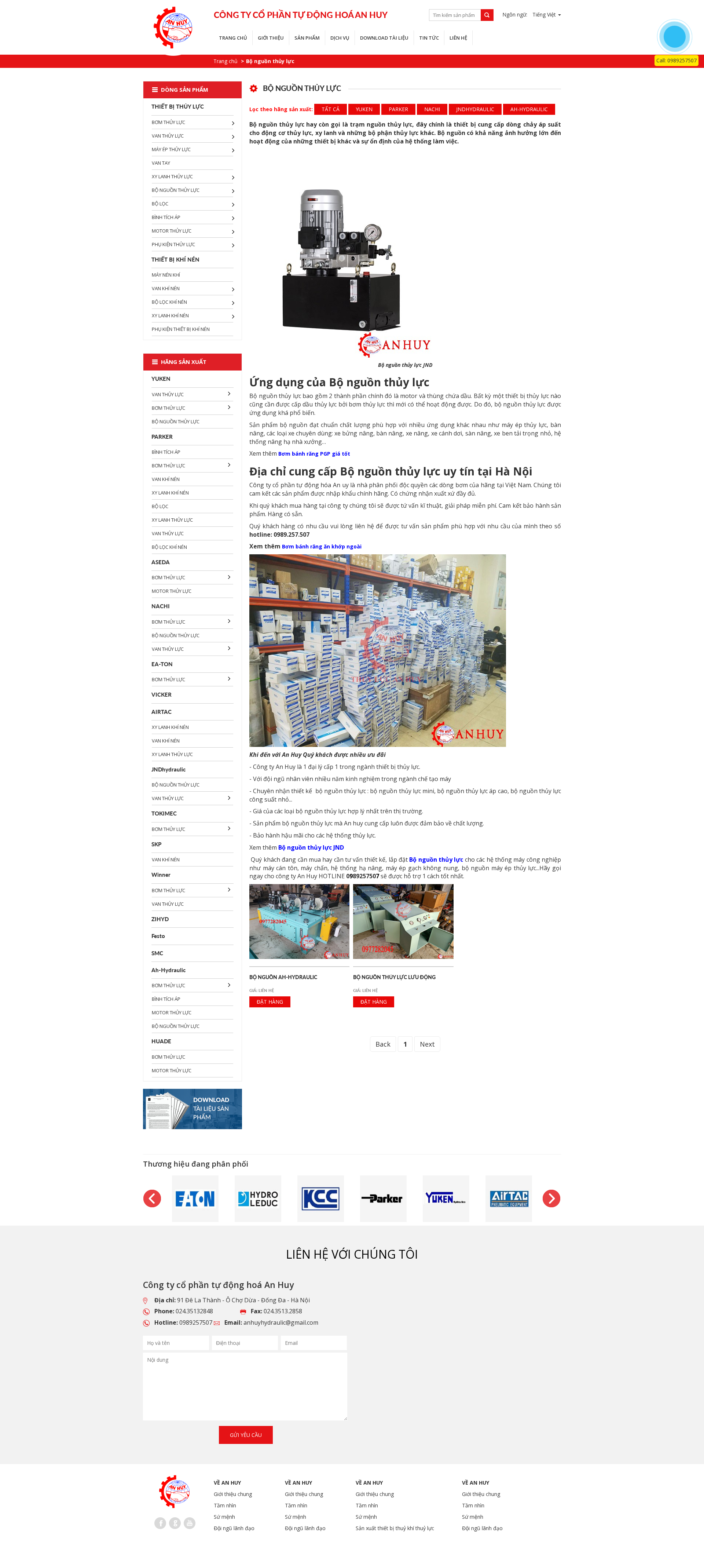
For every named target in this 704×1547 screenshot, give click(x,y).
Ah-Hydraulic (529, 109)
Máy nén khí (166, 274)
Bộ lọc (160, 203)
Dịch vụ (339, 37)
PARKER (398, 109)
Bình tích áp (166, 217)
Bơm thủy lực (168, 122)
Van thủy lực (168, 135)
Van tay (161, 163)
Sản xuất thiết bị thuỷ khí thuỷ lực (395, 1528)
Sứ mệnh (224, 1516)
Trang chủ (233, 37)
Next (427, 1044)
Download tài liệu (384, 37)
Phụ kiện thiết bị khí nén (181, 329)
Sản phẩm (307, 37)
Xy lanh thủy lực (172, 176)
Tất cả (331, 109)
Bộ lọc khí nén (169, 302)
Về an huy (227, 1482)
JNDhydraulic (475, 109)
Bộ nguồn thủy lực (175, 190)
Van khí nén (166, 288)
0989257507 (195, 1322)
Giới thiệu (271, 37)
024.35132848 (194, 1311)
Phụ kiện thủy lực (173, 244)
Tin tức (429, 37)
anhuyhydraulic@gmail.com (280, 1322)
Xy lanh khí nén (170, 315)
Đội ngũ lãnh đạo (234, 1528)
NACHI (432, 109)
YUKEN (364, 109)
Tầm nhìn (225, 1505)
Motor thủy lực (171, 230)
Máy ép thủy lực (171, 149)
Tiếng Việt (544, 14)
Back (382, 1044)
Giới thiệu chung (233, 1494)
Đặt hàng (270, 1001)
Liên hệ (458, 37)
